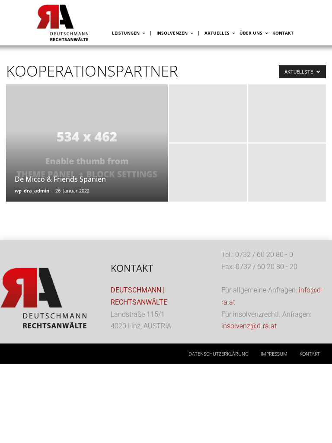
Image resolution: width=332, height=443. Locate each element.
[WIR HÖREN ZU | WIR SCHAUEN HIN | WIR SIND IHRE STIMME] (73, 22)
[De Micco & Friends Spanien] (87, 154)
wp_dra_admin (32, 190)
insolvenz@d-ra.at (249, 326)
